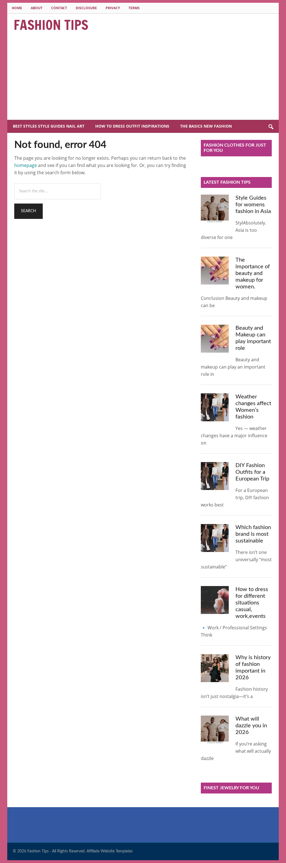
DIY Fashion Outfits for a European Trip (252, 472)
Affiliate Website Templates (110, 851)
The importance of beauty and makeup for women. (252, 273)
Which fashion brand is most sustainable (253, 534)
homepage (25, 165)
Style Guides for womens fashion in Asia (253, 204)
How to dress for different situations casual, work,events (251, 603)
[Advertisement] (143, 78)
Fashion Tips (51, 24)
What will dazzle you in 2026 (251, 725)
